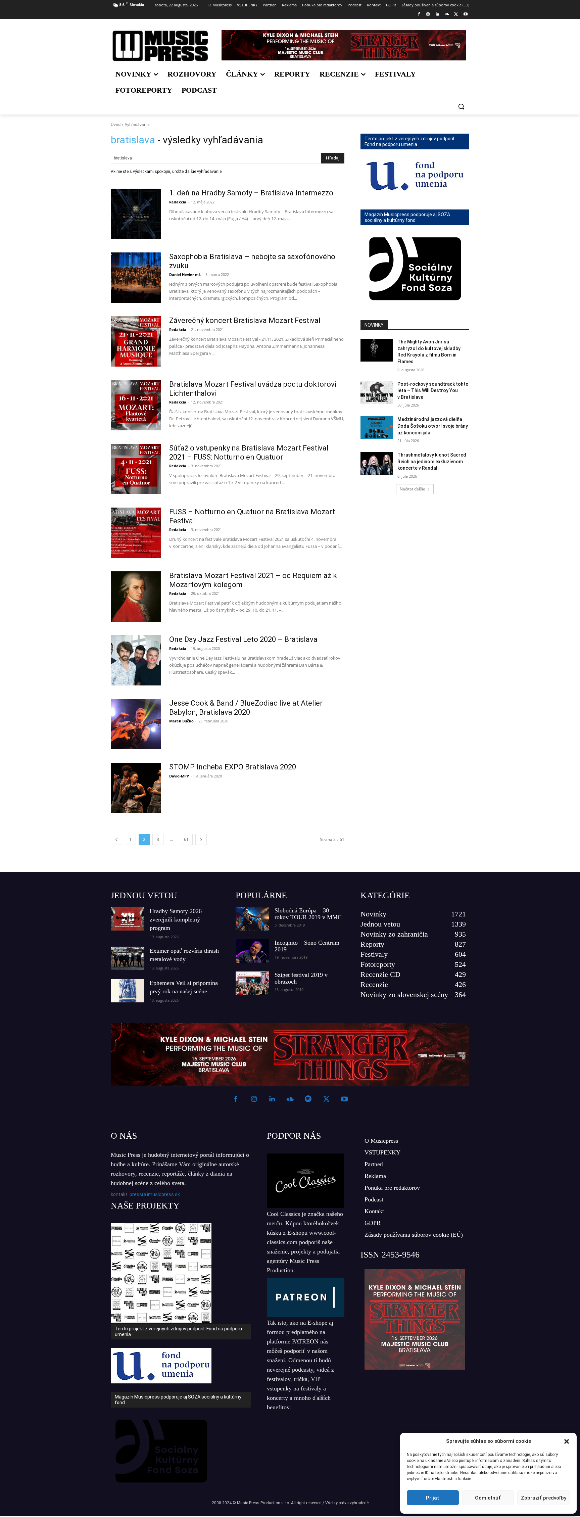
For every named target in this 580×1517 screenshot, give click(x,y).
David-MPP (179, 775)
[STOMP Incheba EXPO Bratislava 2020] (136, 788)
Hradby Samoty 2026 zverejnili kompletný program (176, 919)
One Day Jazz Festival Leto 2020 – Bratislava (243, 639)
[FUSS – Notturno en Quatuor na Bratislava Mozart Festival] (136, 533)
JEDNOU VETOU (144, 895)
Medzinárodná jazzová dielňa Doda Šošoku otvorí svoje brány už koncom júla (432, 426)
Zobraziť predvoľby (543, 1498)
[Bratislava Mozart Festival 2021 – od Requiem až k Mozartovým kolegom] (136, 596)
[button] (566, 1441)
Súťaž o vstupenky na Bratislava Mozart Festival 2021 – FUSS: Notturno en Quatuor (249, 452)
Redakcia (177, 201)
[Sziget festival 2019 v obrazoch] (252, 983)
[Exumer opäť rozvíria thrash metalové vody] (127, 958)
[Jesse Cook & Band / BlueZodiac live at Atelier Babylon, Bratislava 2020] (136, 724)
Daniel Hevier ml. (185, 274)
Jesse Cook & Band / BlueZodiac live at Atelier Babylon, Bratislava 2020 (246, 707)
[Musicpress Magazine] (160, 46)
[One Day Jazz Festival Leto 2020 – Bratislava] (136, 660)
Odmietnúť (488, 1498)
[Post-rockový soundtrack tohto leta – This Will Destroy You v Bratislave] (376, 392)
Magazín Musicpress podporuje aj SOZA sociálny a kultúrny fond (407, 217)
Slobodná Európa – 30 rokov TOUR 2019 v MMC (308, 913)
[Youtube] (465, 14)
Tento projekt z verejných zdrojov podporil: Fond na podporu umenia (410, 141)
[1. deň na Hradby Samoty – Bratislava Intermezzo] (136, 214)
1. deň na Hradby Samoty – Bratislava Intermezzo (251, 193)
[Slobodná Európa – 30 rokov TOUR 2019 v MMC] (252, 919)
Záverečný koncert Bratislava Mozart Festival (245, 320)
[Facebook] (419, 14)
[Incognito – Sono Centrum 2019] (252, 951)
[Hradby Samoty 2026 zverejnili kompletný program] (127, 919)
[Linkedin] (437, 14)
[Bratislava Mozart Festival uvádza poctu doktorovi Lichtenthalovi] (136, 405)
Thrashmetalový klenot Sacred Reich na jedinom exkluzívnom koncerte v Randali (431, 461)
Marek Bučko (181, 720)
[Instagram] (428, 14)
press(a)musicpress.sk (155, 1194)
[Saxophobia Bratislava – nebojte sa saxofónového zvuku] (136, 277)
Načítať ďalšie (412, 489)
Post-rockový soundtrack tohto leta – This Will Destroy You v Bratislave (433, 390)
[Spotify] (308, 1099)
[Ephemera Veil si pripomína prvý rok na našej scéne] (127, 990)
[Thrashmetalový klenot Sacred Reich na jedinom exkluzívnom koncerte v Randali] (376, 463)
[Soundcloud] (447, 14)
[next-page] (201, 839)
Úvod (115, 124)
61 (186, 839)
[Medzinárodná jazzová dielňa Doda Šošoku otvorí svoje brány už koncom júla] (376, 427)
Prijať (432, 1498)
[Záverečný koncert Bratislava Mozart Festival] (136, 341)
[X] (456, 14)
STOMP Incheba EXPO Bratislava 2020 (232, 767)
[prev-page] (116, 839)
